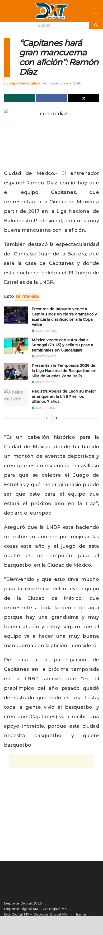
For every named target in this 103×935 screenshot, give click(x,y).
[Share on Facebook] (51, 98)
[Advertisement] (51, 761)
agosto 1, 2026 (44, 408)
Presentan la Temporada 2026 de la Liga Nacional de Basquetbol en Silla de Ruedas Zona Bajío (64, 370)
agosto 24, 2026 (45, 331)
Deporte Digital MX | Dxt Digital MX (35, 909)
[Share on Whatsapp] (19, 98)
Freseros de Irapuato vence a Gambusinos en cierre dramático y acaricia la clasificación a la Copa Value (64, 316)
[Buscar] (96, 25)
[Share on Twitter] (83, 98)
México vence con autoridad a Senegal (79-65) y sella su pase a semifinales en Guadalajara (62, 345)
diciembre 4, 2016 (65, 83)
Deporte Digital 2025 (23, 903)
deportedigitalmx (24, 83)
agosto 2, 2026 (44, 382)
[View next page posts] (56, 418)
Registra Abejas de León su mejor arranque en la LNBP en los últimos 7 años (64, 396)
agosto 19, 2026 (45, 356)
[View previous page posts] (47, 418)
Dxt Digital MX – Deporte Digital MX (36, 914)
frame (81, 914)
